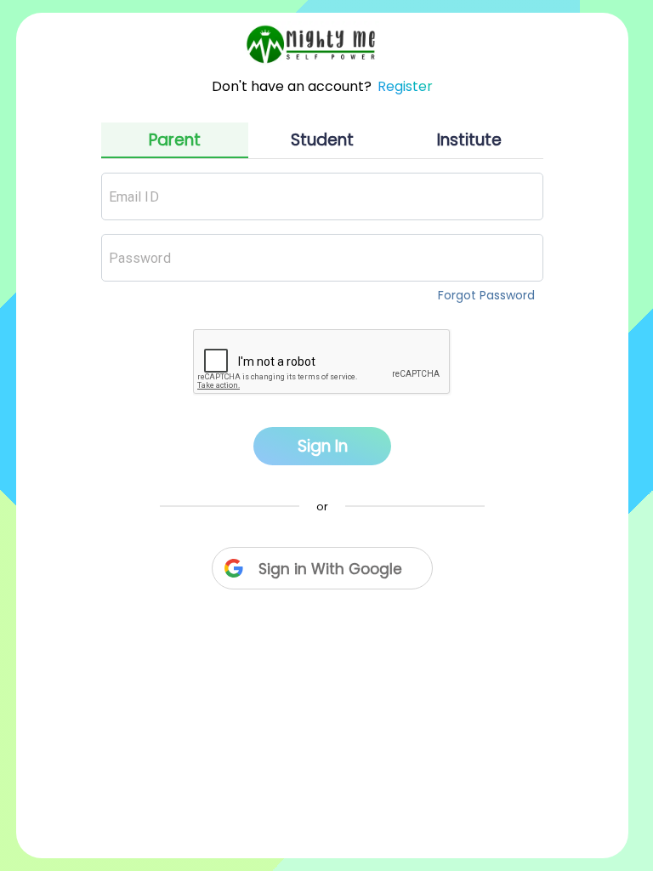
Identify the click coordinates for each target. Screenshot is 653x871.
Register (405, 86)
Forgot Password (486, 295)
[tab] (174, 140)
